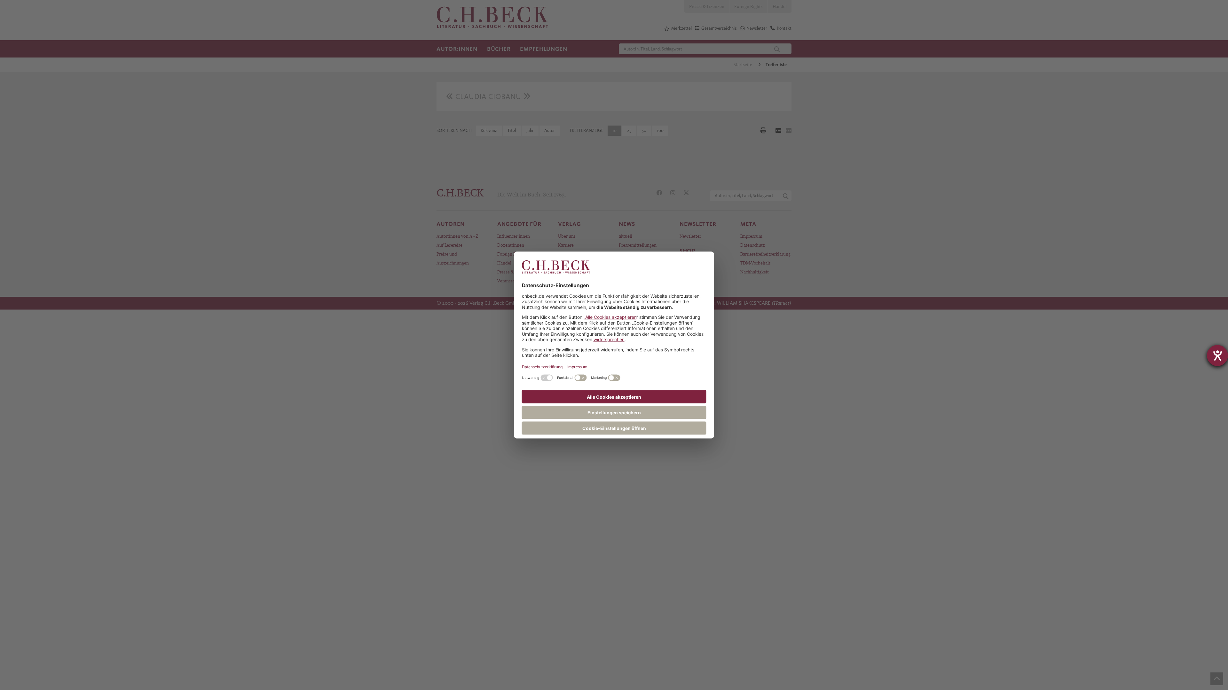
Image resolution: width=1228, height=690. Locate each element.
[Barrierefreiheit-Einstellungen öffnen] (1217, 355)
